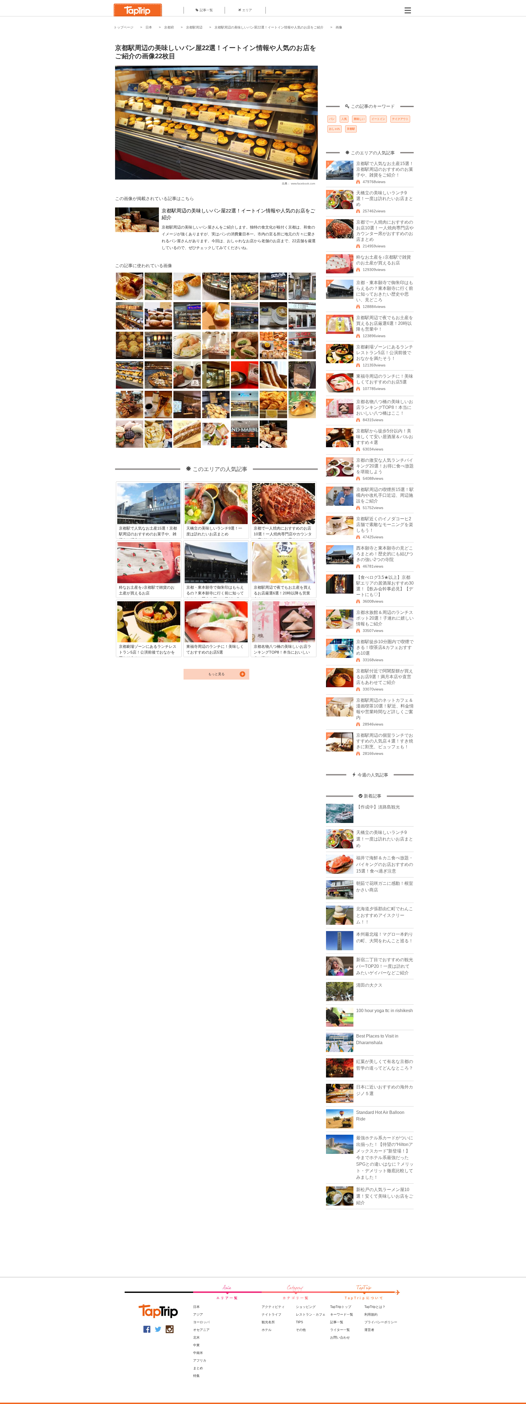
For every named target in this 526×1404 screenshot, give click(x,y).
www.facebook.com (303, 183)
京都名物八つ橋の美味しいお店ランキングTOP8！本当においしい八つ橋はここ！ (384, 407)
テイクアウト (400, 118)
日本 (148, 27)
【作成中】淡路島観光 (378, 807)
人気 (344, 118)
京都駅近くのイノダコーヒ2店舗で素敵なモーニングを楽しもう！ (384, 524)
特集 (196, 1376)
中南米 (198, 1353)
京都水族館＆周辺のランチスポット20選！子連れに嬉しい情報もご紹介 (385, 618)
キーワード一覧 (341, 1314)
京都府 (169, 27)
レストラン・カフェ (310, 1314)
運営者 (369, 1330)
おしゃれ (334, 128)
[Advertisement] (370, 70)
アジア (198, 1314)
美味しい (359, 118)
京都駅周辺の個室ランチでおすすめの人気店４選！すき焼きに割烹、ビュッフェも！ (384, 741)
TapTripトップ (340, 1307)
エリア (247, 10)
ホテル (266, 1330)
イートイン (378, 118)
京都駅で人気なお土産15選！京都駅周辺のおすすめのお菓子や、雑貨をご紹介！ (385, 169)
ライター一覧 (340, 1330)
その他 (301, 1330)
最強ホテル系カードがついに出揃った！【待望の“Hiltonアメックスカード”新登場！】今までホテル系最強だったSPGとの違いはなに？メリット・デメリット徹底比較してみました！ (385, 1158)
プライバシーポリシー (380, 1322)
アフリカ (199, 1360)
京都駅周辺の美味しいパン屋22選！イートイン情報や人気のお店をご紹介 (269, 27)
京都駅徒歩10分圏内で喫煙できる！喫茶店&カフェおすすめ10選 (385, 647)
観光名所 (268, 1322)
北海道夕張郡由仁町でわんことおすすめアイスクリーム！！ (384, 915)
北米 (196, 1337)
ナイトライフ (271, 1314)
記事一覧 (206, 10)
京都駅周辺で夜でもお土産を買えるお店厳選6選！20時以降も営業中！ (384, 323)
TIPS (299, 1322)
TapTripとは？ (374, 1307)
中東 (196, 1345)
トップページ (123, 27)
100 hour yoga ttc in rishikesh (384, 1010)
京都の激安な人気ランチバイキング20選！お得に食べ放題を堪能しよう (385, 466)
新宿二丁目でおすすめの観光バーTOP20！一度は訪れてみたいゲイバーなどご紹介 (384, 966)
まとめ (198, 1368)
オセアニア (201, 1330)
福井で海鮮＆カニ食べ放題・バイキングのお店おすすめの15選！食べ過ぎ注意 (384, 864)
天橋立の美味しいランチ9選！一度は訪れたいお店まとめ (384, 198)
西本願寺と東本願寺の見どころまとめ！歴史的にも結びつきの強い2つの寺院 (384, 554)
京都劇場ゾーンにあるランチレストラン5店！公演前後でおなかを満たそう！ (384, 353)
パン (332, 118)
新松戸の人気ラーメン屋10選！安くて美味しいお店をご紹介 (384, 1196)
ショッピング (306, 1307)
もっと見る (216, 674)
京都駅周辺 (194, 27)
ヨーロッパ (201, 1322)
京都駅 (351, 128)
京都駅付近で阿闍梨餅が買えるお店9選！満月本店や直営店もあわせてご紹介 (384, 677)
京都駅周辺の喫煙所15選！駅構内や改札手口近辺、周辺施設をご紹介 (385, 495)
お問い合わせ (340, 1337)
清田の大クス (369, 985)
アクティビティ (273, 1307)
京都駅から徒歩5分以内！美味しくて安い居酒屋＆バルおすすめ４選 (384, 437)
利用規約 (371, 1314)
